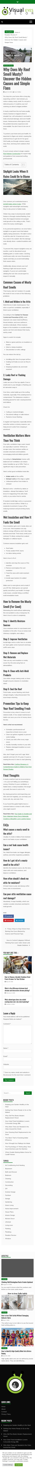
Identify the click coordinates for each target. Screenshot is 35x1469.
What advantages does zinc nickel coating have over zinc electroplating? (17, 1000)
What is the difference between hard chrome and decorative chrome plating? (17, 989)
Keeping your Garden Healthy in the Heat (17, 1425)
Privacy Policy (6, 1414)
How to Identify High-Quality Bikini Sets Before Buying (16, 1352)
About (3, 1409)
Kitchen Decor (10, 1218)
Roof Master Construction (12, 154)
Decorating (9, 1185)
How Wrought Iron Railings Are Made (17, 1143)
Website (6, 1064)
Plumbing (8, 1232)
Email (5, 1056)
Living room (9, 1225)
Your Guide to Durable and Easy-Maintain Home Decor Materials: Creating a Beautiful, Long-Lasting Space (17, 816)
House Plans (9, 1212)
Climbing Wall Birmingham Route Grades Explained (17, 1282)
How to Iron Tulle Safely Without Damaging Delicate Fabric (15, 1316)
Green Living (9, 1205)
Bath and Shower (11, 1172)
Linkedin (20, 920)
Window (8, 1238)
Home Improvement (11, 1208)
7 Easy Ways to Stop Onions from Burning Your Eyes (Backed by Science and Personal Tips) (17, 931)
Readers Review (8, 65)
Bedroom (8, 1175)
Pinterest (9, 920)
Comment (7, 1024)
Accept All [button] (19, 1464)
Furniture (8, 1195)
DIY (6, 1188)
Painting (8, 1228)
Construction (9, 1182)
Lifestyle (8, 1222)
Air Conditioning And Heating (15, 1165)
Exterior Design (10, 1192)
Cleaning (8, 1178)
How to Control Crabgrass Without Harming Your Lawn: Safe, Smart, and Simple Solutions (17, 942)
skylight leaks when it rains (12, 204)
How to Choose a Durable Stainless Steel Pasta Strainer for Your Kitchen (17, 978)
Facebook (9, 916)
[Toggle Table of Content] (22, 164)
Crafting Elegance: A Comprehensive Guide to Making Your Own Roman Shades (17, 766)
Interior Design (10, 1215)
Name (5, 1048)
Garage (7, 1198)
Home (3, 1406)
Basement (8, 1169)
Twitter (20, 916)
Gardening (8, 1202)
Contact (4, 1412)
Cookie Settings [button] (8, 1464)
